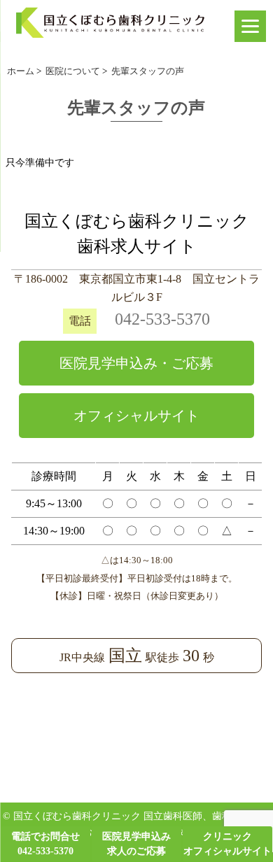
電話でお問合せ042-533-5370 (45, 843)
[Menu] (250, 26)
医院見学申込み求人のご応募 (136, 843)
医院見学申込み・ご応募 (136, 363)
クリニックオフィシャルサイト (227, 843)
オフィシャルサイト (137, 415)
